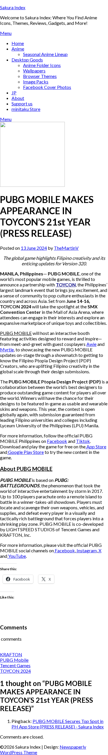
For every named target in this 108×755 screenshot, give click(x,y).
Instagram (86, 550)
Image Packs (35, 81)
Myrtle (7, 349)
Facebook (57, 441)
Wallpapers (34, 70)
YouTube (16, 556)
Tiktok (83, 441)
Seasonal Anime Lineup (45, 54)
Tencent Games (15, 665)
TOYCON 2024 (15, 671)
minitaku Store (26, 109)
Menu (6, 33)
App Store (96, 446)
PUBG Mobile (14, 660)
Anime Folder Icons (42, 65)
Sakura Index (12, 7)
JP (14, 92)
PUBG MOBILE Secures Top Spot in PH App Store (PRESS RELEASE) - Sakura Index (58, 723)
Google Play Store (25, 452)
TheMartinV (66, 248)
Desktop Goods (27, 59)
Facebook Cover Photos (47, 87)
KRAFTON (11, 654)
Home (18, 43)
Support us (22, 103)
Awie (91, 344)
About (18, 98)
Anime (18, 48)
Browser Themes (40, 76)
